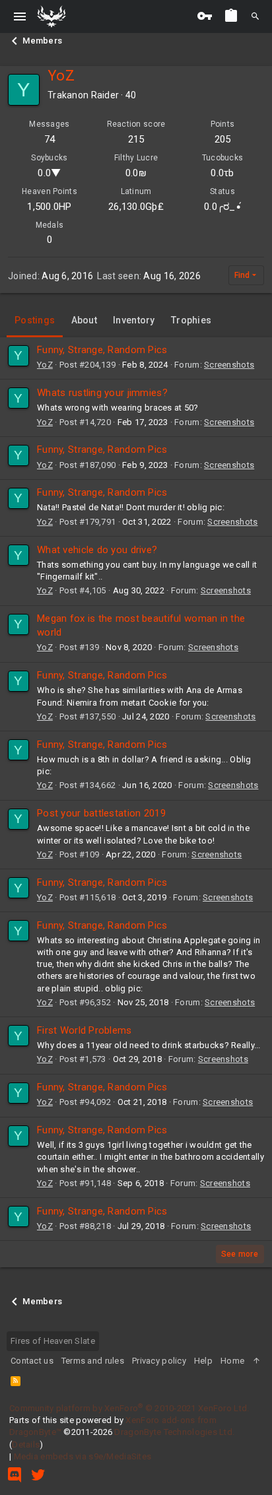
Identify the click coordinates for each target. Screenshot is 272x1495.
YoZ (45, 365)
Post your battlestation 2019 (101, 813)
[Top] (256, 1361)
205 (223, 139)
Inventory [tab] (134, 320)
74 (49, 139)
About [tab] (84, 320)
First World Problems (84, 1030)
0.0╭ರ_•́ (222, 207)
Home (232, 1361)
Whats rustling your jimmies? (102, 393)
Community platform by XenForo (129, 1408)
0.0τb (222, 173)
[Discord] (14, 1475)
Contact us (32, 1361)
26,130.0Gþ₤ (136, 207)
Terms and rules (92, 1361)
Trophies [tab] (191, 320)
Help (203, 1361)
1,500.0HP (49, 207)
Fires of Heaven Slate (53, 1341)
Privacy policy (159, 1361)
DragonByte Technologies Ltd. (174, 1432)
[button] (20, 16)
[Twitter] (38, 1475)
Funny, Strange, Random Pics (102, 350)
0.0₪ (136, 173)
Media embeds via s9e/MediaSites (83, 1456)
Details (26, 1444)
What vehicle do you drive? (97, 550)
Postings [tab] (35, 320)
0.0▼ (49, 173)
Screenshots (229, 365)
